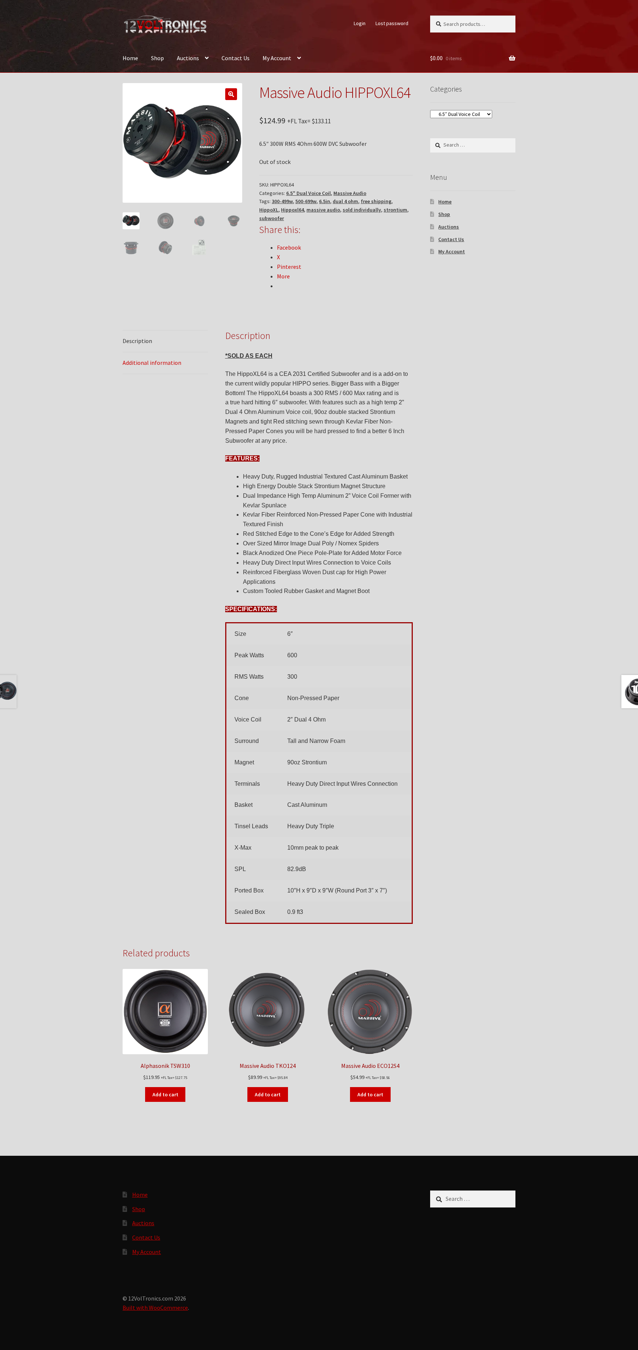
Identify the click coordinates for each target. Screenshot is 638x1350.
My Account (277, 58)
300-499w (282, 201)
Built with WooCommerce (155, 1307)
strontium (395, 209)
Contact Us (236, 58)
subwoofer (271, 218)
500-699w (305, 201)
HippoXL (268, 209)
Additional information (152, 362)
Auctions (188, 58)
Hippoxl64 (292, 209)
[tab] (165, 341)
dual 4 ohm (345, 201)
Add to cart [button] (165, 1094)
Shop (157, 58)
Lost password (391, 23)
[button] (231, 94)
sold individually (362, 209)
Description (137, 341)
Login (360, 23)
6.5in (324, 201)
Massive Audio (349, 193)
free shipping (376, 201)
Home (130, 58)
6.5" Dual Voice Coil (308, 193)
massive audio (323, 209)
